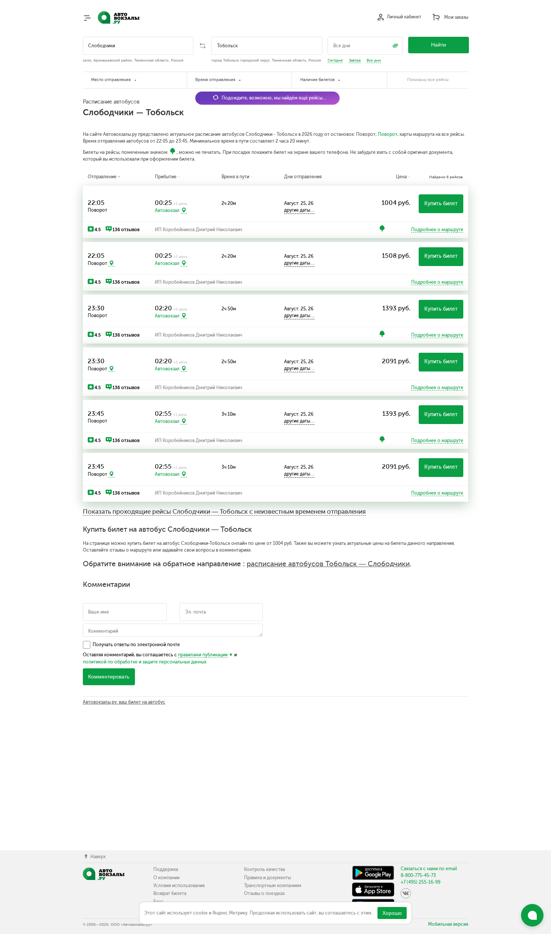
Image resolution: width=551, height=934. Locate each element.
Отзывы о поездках (264, 893)
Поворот (387, 134)
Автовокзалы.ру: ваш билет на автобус (124, 702)
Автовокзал (167, 210)
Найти (438, 45)
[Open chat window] (532, 915)
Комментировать (108, 677)
